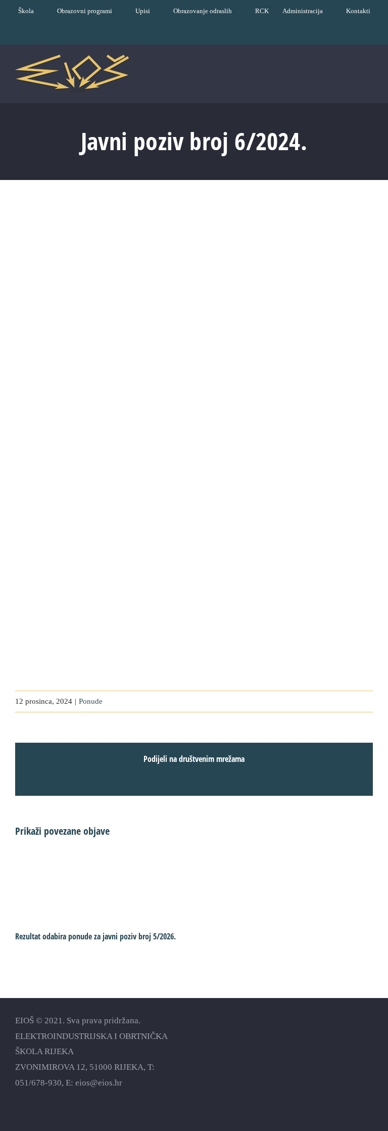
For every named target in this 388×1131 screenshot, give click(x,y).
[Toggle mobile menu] (369, 76)
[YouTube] (332, 1036)
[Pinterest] (368, 1036)
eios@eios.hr (98, 1083)
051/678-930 (38, 1083)
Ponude (91, 701)
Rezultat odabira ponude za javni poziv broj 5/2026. (95, 936)
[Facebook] (315, 1036)
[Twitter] (350, 1036)
